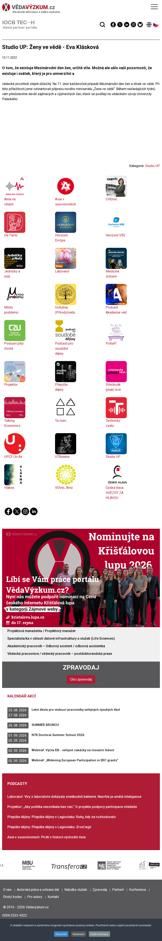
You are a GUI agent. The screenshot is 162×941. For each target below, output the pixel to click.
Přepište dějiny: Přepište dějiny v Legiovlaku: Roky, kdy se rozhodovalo (61, 817)
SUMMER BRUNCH (45, 725)
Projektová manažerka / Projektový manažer (41, 631)
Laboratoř (62, 271)
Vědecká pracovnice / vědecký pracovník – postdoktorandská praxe (59, 654)
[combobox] (73, 14)
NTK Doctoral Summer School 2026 (58, 735)
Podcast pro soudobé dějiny (64, 348)
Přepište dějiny (61, 387)
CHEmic (111, 199)
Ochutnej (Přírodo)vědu (65, 309)
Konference (137, 890)
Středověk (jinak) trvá (113, 387)
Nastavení (78, 934)
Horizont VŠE (115, 235)
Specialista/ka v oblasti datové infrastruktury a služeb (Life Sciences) (61, 638)
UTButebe (62, 457)
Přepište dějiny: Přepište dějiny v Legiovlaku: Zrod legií (49, 827)
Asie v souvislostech (65, 201)
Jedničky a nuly (12, 273)
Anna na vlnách (10, 201)
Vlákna (9, 488)
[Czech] (156, 24)
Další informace (99, 934)
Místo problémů (11, 309)
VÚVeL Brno (64, 488)
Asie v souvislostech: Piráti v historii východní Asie (46, 837)
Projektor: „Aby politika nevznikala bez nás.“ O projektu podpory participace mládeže (72, 807)
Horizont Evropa (61, 237)
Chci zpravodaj (81, 679)
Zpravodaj (81, 667)
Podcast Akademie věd (116, 309)
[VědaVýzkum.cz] (80, 7)
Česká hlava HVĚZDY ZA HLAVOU (114, 493)
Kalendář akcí (21, 696)
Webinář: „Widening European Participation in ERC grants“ (75, 760)
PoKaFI (111, 343)
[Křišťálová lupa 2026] (81, 578)
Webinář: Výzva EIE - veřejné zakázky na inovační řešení (73, 750)
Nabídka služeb (75, 890)
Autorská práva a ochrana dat (38, 890)
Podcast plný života (14, 346)
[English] (149, 24)
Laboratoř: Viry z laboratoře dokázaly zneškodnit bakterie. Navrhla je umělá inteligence (74, 797)
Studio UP (152, 166)
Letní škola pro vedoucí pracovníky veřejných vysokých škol (76, 710)
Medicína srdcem (112, 273)
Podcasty (17, 783)
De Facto (11, 235)
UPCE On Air (13, 457)
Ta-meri (60, 421)
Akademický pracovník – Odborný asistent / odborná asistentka (56, 646)
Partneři (118, 890)
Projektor (11, 385)
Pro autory (34, 897)
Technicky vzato (113, 423)
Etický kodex (12, 897)
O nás (7, 890)
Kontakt (53, 897)
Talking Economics (12, 423)
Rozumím (61, 934)
